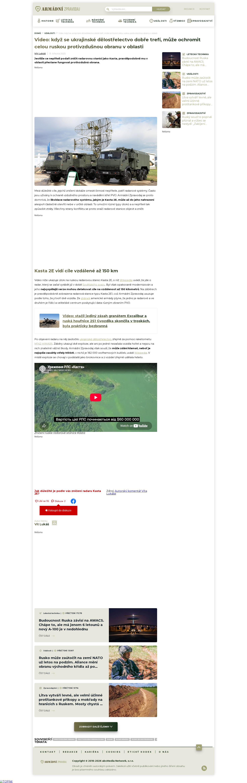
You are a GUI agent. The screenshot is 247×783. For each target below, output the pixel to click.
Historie (48, 21)
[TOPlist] (6, 781)
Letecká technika (67, 21)
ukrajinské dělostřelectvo (95, 339)
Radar (110, 739)
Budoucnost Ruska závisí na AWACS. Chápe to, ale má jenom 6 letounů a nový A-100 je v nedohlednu (71, 624)
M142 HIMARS (43, 343)
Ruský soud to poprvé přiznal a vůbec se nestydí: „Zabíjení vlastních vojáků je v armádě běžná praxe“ (197, 124)
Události (160, 21)
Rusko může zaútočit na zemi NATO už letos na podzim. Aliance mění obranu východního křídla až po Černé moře (197, 86)
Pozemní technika (129, 21)
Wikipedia (126, 280)
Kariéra (92, 752)
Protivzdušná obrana (64, 739)
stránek (85, 298)
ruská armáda (122, 739)
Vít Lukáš (40, 53)
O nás (164, 752)
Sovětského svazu (94, 284)
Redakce (70, 752)
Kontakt (48, 752)
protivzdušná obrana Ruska (91, 739)
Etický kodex (140, 752)
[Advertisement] (95, 92)
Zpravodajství (202, 21)
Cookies (113, 752)
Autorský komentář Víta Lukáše (126, 492)
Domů (37, 33)
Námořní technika (98, 21)
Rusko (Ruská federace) (142, 739)
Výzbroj (179, 21)
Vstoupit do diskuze (59, 510)
